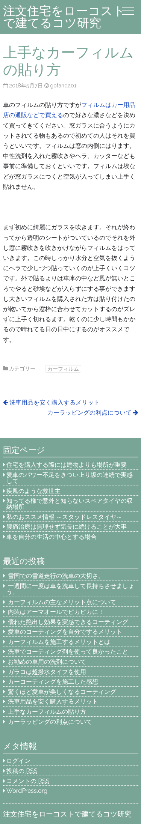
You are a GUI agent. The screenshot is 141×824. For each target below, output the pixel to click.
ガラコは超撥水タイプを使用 (47, 671)
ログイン (18, 760)
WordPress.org (26, 790)
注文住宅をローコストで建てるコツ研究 (64, 17)
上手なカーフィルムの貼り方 (47, 711)
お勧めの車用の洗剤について (47, 661)
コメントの (28, 781)
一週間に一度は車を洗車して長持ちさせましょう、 (70, 588)
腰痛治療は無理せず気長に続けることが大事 (66, 526)
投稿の (22, 770)
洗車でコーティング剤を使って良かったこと (68, 651)
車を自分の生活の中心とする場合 (51, 536)
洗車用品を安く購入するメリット (54, 402)
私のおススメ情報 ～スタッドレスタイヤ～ (64, 516)
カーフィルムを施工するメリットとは (59, 641)
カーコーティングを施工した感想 (53, 681)
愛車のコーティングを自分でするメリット (65, 631)
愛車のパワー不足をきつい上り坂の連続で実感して (69, 477)
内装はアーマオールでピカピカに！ (56, 611)
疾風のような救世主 (33, 491)
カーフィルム (63, 368)
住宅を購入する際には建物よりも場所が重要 (66, 464)
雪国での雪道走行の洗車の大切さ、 (56, 575)
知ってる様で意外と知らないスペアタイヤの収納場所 (69, 503)
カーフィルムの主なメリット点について (62, 602)
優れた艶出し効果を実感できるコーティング (68, 622)
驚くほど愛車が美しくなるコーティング (62, 691)
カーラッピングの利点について (89, 412)
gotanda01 (63, 85)
